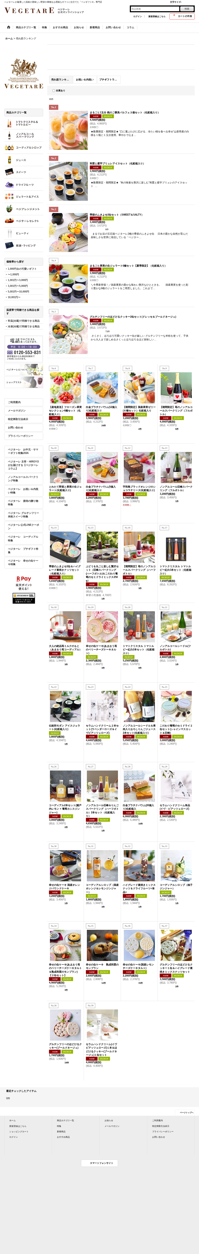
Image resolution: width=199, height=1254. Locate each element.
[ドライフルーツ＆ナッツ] (23, 184)
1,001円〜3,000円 (18, 280)
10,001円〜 (14, 297)
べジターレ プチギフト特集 (23, 550)
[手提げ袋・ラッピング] (23, 246)
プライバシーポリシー (20, 435)
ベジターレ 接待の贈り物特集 (23, 502)
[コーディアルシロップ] (23, 148)
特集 (59, 1126)
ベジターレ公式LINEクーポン (23, 526)
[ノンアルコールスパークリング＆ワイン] (23, 135)
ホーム (12, 1120)
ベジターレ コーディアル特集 (23, 538)
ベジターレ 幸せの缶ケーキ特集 (23, 562)
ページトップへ (187, 1112)
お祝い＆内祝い (85, 79)
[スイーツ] (23, 172)
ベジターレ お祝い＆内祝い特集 (23, 491)
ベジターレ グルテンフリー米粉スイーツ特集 (23, 515)
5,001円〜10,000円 (18, 291)
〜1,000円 (13, 274)
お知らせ (109, 1120)
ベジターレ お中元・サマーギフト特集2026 (23, 451)
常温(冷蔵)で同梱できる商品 (24, 320)
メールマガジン (17, 410)
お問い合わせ (15, 427)
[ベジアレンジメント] (23, 209)
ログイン (137, 16)
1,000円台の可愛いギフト (22, 268)
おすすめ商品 (63, 1137)
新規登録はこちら (157, 16)
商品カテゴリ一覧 (65, 1120)
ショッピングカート (19, 1131)
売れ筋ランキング (61, 79)
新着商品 (61, 1131)
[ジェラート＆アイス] (23, 197)
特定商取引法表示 (18, 419)
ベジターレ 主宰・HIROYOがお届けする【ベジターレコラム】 (23, 465)
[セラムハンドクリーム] (23, 233)
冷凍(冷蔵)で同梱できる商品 (24, 326)
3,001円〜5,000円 (18, 285)
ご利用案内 (14, 402)
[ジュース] (23, 160)
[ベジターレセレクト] (23, 221)
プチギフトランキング (110, 79)
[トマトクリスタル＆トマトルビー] (23, 123)
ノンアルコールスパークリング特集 (23, 479)
